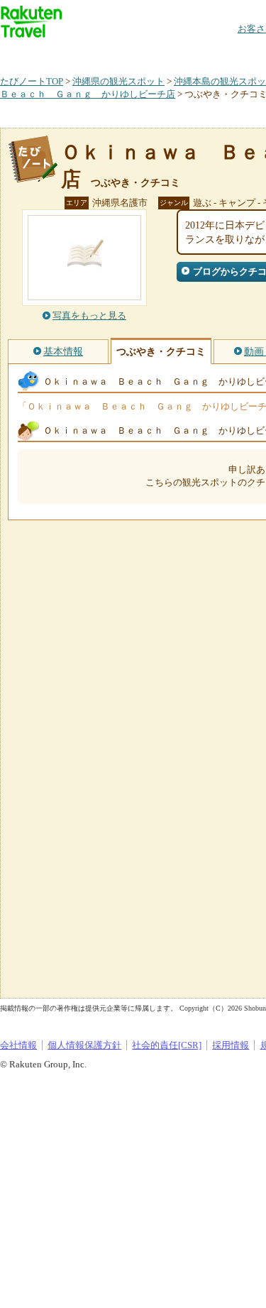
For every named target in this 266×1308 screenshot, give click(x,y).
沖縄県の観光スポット (118, 81)
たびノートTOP (31, 81)
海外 (107, 53)
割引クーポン (224, 53)
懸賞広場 (166, 53)
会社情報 (18, 1045)
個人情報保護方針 (84, 1045)
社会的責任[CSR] (166, 1045)
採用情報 (230, 1045)
